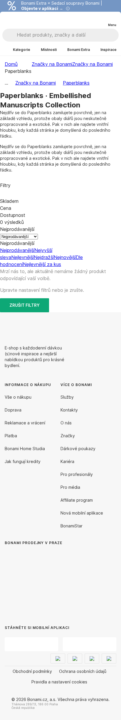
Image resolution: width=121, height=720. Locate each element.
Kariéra (67, 461)
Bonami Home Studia (25, 448)
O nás (66, 422)
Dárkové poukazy (77, 448)
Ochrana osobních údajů (82, 671)
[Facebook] (97, 326)
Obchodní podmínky (32, 671)
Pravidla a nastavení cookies (59, 681)
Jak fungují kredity (23, 461)
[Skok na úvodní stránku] (17, 20)
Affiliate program (76, 500)
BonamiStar (71, 525)
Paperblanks (76, 83)
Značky (67, 435)
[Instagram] (111, 326)
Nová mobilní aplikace (81, 512)
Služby (67, 397)
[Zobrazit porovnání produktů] (88, 20)
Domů (11, 64)
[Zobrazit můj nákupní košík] (100, 20)
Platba (11, 435)
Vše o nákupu (18, 397)
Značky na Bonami (92, 64)
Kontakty (69, 409)
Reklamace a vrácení (25, 422)
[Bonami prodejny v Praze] (53, 579)
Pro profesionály (76, 474)
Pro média (70, 487)
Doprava (13, 409)
